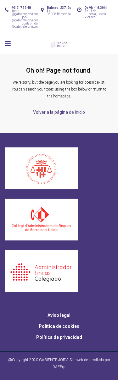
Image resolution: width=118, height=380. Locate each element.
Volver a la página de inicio (59, 112)
